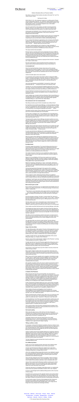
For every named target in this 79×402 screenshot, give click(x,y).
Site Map (50, 397)
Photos (48, 393)
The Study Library (53, 9)
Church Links (26, 393)
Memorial (53, 393)
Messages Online (43, 395)
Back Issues (30, 397)
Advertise (59, 9)
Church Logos (38, 393)
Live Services (50, 395)
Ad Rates (45, 397)
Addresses (32, 393)
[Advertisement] (39, 4)
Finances (44, 393)
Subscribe (35, 397)
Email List (40, 397)
